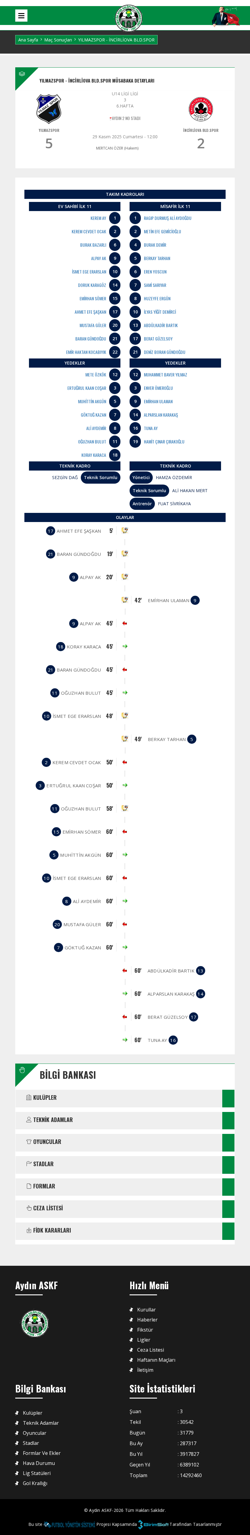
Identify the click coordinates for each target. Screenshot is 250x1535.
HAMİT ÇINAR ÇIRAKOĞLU (164, 441)
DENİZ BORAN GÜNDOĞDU (164, 352)
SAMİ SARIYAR (155, 285)
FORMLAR (43, 1186)
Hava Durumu (39, 1463)
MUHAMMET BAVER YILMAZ (165, 374)
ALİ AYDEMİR (96, 428)
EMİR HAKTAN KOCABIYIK (86, 352)
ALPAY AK (98, 258)
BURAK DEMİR (155, 245)
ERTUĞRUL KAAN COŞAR (86, 388)
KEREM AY (98, 218)
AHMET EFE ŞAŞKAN (90, 312)
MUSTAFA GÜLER (93, 325)
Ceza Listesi (150, 1350)
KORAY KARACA (93, 455)
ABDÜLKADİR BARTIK (161, 325)
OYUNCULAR (46, 1141)
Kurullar (146, 1309)
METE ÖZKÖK (95, 374)
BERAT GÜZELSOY (158, 338)
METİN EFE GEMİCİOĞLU (162, 231)
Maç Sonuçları (58, 40)
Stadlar (31, 1443)
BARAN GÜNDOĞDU (90, 338)
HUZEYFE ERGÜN (157, 298)
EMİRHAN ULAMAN (158, 401)
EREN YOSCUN (155, 271)
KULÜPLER (44, 1097)
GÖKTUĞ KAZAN (93, 414)
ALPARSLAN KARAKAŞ (161, 414)
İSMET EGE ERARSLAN (89, 271)
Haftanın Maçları (156, 1360)
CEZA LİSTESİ (47, 1208)
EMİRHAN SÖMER (93, 298)
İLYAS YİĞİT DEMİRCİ (160, 312)
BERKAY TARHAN (157, 258)
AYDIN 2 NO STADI (126, 118)
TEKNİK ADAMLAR (52, 1120)
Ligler (143, 1340)
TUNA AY (151, 428)
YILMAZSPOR (49, 130)
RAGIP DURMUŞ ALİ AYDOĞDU (167, 218)
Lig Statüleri (37, 1473)
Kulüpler (32, 1413)
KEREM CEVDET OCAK (89, 231)
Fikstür (145, 1330)
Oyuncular (34, 1433)
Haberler (147, 1320)
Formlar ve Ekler (42, 1453)
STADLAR (43, 1164)
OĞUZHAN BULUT (92, 441)
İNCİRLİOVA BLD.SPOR (201, 130)
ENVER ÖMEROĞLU (158, 388)
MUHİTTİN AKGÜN (92, 401)
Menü (21, 15)
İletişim (145, 1370)
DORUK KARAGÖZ (92, 285)
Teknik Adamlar (41, 1423)
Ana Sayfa (28, 40)
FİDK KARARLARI (51, 1230)
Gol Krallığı (35, 1483)
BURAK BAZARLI (93, 245)
